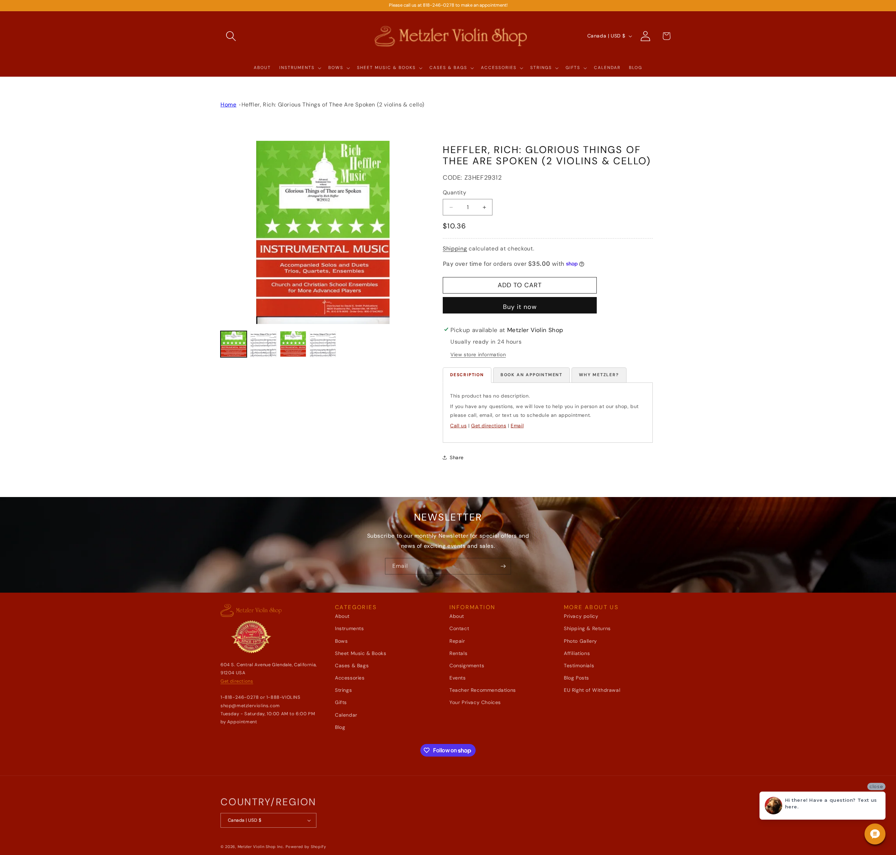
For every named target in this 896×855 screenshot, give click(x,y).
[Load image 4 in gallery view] (323, 344)
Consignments (466, 665)
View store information (478, 354)
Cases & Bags (352, 665)
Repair (457, 641)
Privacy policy (581, 616)
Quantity (454, 192)
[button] (230, 36)
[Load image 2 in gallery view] (263, 344)
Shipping (455, 248)
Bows (341, 641)
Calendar (346, 715)
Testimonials (579, 665)
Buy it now (520, 307)
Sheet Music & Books (360, 653)
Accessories (350, 678)
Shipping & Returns (587, 628)
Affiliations (577, 653)
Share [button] (457, 457)
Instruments (349, 628)
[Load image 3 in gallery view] (293, 344)
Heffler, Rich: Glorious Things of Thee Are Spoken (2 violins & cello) (333, 104)
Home (228, 104)
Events (457, 678)
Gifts (341, 702)
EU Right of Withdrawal (592, 690)
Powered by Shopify (306, 846)
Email (517, 425)
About (342, 616)
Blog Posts (576, 678)
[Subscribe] (503, 566)
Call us (458, 425)
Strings (343, 690)
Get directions (488, 425)
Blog (340, 727)
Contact (459, 628)
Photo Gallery (580, 641)
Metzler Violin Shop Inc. (261, 846)
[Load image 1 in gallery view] (233, 344)
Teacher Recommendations (482, 690)
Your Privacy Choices (475, 702)
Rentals (458, 653)
